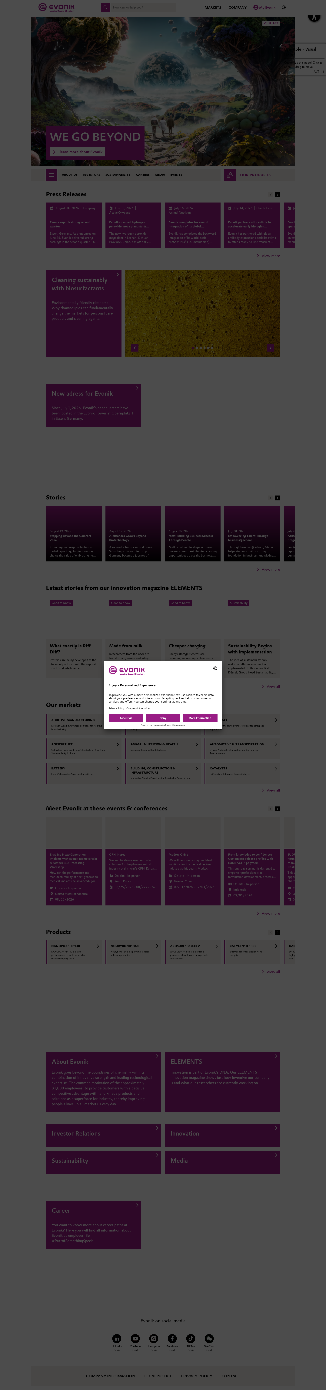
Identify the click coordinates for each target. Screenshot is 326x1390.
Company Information (138, 708)
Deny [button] (163, 718)
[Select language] (215, 668)
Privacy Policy (116, 708)
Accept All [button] (125, 718)
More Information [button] (200, 718)
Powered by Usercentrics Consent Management (163, 725)
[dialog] (163, 694)
